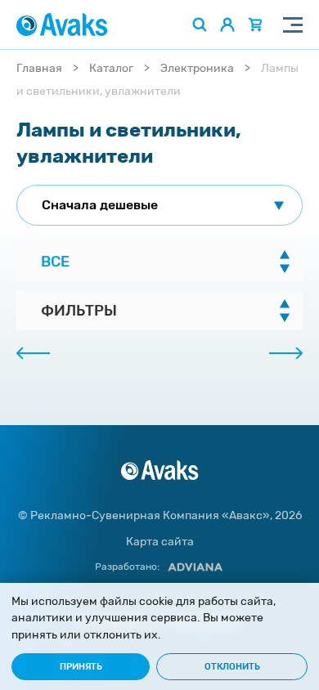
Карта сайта (160, 542)
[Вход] (227, 24)
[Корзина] (255, 24)
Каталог (111, 68)
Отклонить (232, 666)
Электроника (197, 68)
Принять (81, 666)
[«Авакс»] (62, 24)
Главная (39, 68)
